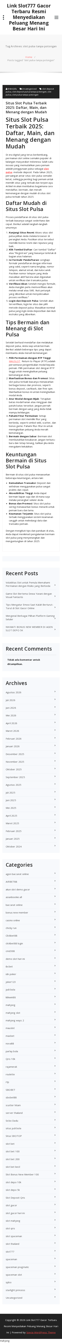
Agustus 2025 (13, 784)
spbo (8, 1282)
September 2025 (15, 777)
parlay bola (12, 1051)
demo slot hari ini (15, 958)
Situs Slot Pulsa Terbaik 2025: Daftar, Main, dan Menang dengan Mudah (26, 107)
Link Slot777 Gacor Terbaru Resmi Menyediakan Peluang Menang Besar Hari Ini (29, 17)
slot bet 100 (13, 1151)
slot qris (10, 1228)
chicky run (11, 928)
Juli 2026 (10, 700)
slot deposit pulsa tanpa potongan (29, 91)
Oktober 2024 (14, 846)
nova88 (10, 1043)
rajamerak (11, 1066)
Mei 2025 (11, 807)
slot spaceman (14, 1236)
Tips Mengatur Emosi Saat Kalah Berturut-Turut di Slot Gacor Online (29, 606)
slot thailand (12, 1243)
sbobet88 (11, 1097)
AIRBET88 (11, 881)
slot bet (10, 1143)
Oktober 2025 (14, 769)
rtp (7, 1082)
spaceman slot (14, 1274)
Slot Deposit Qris (15, 1197)
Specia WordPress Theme (41, 1332)
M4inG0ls (12, 88)
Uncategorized (29, 88)
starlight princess (15, 1290)
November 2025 (15, 761)
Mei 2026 (11, 715)
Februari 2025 (14, 831)
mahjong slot (13, 1012)
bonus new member (17, 912)
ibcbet (9, 966)
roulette (10, 1074)
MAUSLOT (14, 361)
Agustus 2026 (13, 692)
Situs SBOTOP (14, 1135)
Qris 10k (10, 1058)
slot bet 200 (13, 1159)
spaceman (11, 1259)
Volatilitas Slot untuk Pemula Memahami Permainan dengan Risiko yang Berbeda (28, 584)
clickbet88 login (14, 943)
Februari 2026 (14, 738)
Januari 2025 (13, 838)
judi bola (10, 989)
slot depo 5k (13, 1189)
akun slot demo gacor (18, 889)
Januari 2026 (13, 746)
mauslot (10, 1028)
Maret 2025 (12, 823)
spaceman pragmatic (17, 1267)
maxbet (10, 1035)
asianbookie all (14, 897)
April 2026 (11, 723)
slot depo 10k (13, 1182)
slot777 (10, 1251)
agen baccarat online (17, 874)
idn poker (11, 974)
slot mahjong (13, 1220)
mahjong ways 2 (15, 1020)
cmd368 (10, 951)
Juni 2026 (11, 707)
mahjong (10, 1005)
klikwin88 (11, 997)
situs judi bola (13, 1128)
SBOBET (10, 1089)
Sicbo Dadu (12, 1120)
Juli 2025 (10, 792)
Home (28, 57)
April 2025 (11, 815)
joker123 (11, 981)
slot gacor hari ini (15, 1213)
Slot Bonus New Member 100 (22, 1174)
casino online (13, 920)
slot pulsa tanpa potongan (25, 94)
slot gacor (11, 1205)
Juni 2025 (11, 800)
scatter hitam (13, 1105)
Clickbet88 (11, 935)
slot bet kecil (13, 1166)
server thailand (14, 1112)
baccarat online (14, 904)
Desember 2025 (15, 754)
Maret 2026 (12, 730)
